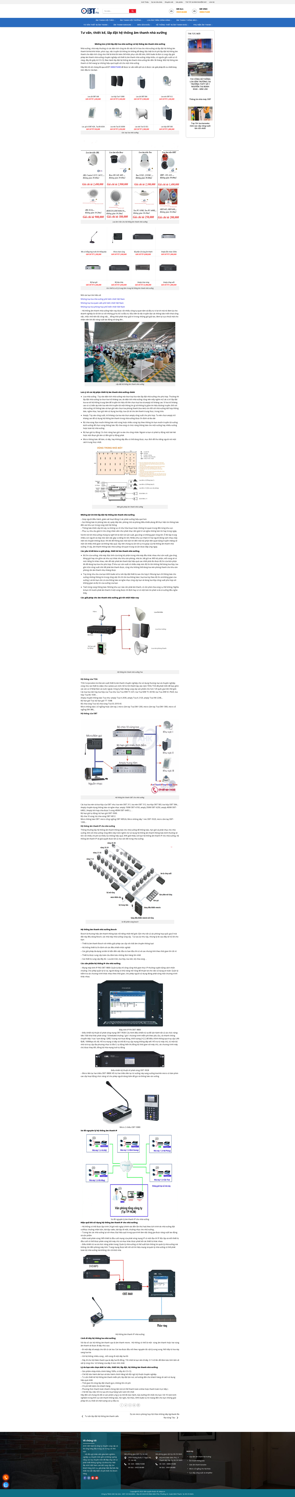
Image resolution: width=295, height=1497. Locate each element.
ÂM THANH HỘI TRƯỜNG (130, 20)
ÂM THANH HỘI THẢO (105, 20)
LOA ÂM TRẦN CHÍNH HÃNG (158, 20)
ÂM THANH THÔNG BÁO (186, 20)
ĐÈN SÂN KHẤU (143, 25)
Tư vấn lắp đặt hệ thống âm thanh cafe (101, 1416)
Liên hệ (211, 2)
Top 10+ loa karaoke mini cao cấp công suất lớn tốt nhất (200, 126)
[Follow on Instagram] (89, 1478)
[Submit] (132, 11)
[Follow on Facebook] (85, 1478)
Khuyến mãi (169, 2)
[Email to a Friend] (130, 1405)
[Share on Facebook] (122, 1405)
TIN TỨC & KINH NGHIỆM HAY (196, 2)
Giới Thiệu (145, 2)
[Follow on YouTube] (96, 1478)
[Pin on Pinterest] (134, 1405)
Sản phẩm (179, 2)
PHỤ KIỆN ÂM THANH (202, 25)
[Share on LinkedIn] (138, 1405)
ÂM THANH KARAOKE (122, 25)
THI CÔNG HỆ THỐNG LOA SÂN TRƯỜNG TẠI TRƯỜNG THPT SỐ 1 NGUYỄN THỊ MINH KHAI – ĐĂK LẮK (200, 84)
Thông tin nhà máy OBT (200, 99)
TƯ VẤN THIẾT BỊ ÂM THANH (95, 25)
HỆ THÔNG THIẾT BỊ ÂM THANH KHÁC (171, 25)
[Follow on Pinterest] (92, 1478)
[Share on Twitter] (126, 1405)
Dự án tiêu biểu (156, 2)
